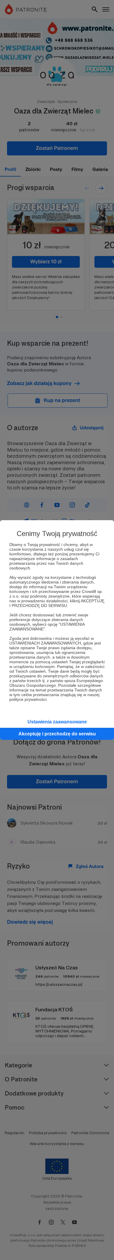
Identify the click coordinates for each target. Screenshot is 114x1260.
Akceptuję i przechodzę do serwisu (57, 733)
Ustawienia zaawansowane (57, 721)
